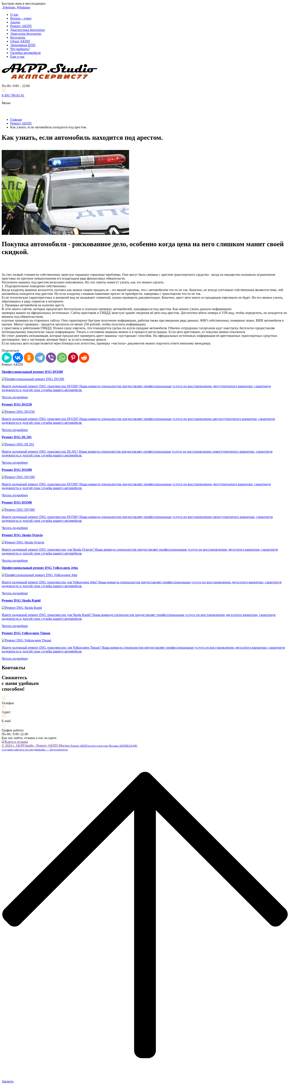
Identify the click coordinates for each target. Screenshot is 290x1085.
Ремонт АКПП (21, 26)
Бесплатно (17, 37)
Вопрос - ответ (21, 18)
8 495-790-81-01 (13, 95)
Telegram (9, 7)
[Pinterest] (73, 358)
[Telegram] (40, 358)
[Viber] (51, 358)
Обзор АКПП (20, 41)
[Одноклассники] (29, 358)
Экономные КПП (22, 45)
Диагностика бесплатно (27, 30)
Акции (15, 22)
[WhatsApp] (62, 358)
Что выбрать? (20, 49)
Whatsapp (23, 7)
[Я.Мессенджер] (7, 358)
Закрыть (8, 1081)
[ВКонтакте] (18, 358)
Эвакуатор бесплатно (25, 33)
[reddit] (84, 358)
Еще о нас (17, 56)
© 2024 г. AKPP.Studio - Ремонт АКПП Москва (36, 745)
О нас (14, 14)
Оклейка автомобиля (25, 53)
